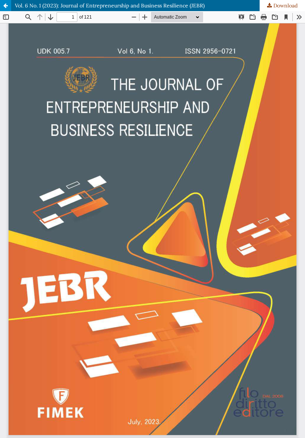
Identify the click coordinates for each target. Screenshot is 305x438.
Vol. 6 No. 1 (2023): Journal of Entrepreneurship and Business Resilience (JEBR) (110, 5)
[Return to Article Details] (5, 5)
